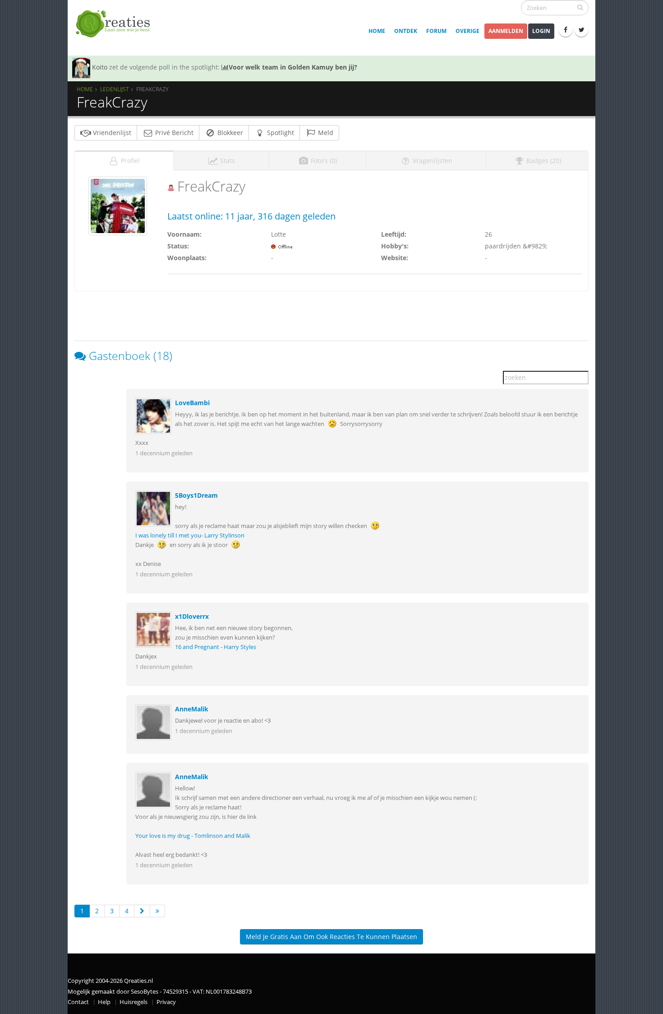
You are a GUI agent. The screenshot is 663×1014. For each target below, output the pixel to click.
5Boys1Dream (196, 495)
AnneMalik (191, 709)
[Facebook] (565, 30)
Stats (226, 160)
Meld (324, 132)
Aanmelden (505, 31)
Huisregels (133, 1002)
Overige (467, 31)
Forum (436, 31)
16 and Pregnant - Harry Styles (215, 647)
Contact (78, 1002)
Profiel (129, 160)
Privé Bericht (173, 132)
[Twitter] (581, 30)
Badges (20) (543, 160)
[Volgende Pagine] (142, 911)
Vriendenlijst (111, 132)
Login (541, 31)
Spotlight (279, 132)
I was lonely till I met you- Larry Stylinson (189, 535)
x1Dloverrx (192, 616)
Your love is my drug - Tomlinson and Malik (192, 836)
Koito (99, 67)
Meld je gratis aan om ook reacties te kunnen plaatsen (331, 936)
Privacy (166, 1002)
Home (376, 31)
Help (104, 1002)
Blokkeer (229, 132)
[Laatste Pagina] (157, 911)
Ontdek (405, 31)
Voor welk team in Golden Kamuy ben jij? (293, 67)
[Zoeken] (580, 7)
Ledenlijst (114, 89)
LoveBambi (192, 402)
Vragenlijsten (431, 160)
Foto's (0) (323, 160)
